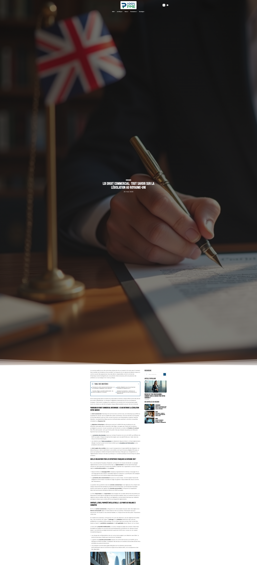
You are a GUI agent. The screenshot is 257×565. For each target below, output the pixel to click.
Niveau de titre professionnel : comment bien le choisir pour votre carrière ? (155, 396)
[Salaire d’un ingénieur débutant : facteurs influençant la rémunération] (149, 420)
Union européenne (106, 441)
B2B (156, 411)
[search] (164, 5)
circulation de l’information (126, 443)
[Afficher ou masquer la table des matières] (123, 384)
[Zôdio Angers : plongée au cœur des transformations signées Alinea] (149, 414)
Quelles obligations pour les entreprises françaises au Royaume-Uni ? (126, 388)
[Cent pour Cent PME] (128, 5)
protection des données (99, 435)
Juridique (128, 180)
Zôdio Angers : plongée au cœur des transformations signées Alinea (160, 414)
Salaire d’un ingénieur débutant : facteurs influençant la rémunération (160, 421)
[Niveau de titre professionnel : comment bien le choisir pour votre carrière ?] (156, 387)
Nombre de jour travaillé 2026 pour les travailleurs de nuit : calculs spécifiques (161, 408)
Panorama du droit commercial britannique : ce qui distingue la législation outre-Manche (103, 388)
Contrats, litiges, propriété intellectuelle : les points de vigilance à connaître (102, 391)
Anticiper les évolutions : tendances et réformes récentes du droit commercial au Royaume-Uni (127, 392)
